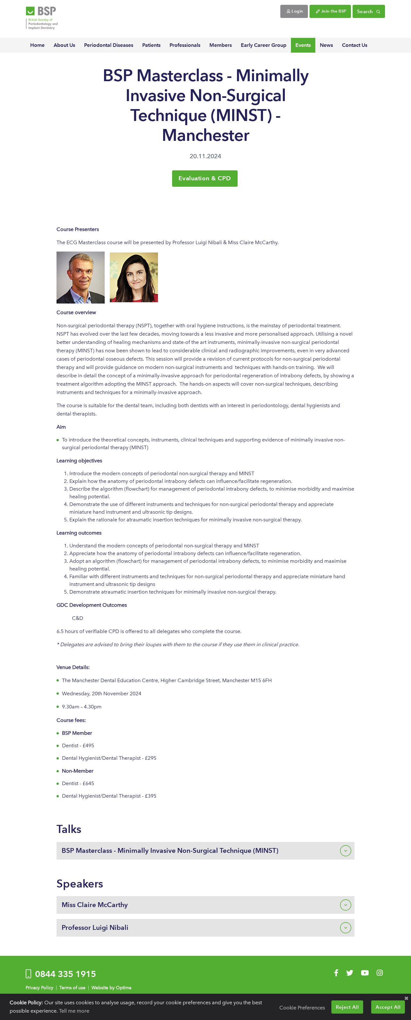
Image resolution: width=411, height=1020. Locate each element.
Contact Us (354, 45)
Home (37, 45)
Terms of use (72, 987)
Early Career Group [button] (263, 45)
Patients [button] (151, 45)
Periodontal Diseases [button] (108, 45)
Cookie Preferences (302, 1008)
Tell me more (74, 1011)
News (326, 45)
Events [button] (303, 45)
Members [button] (220, 45)
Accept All (388, 1007)
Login (297, 11)
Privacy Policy (39, 987)
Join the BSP (333, 11)
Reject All (347, 1007)
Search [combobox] (366, 11)
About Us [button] (64, 45)
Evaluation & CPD (205, 178)
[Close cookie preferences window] (406, 998)
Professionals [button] (185, 45)
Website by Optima (111, 987)
